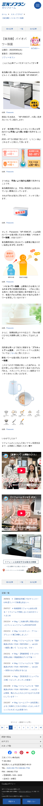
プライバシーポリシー (25, 791)
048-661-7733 (24, 768)
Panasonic (10, 112)
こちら (12, 353)
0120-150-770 (12, 768)
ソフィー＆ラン (8, 57)
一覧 (21, 29)
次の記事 (33, 29)
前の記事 (9, 29)
